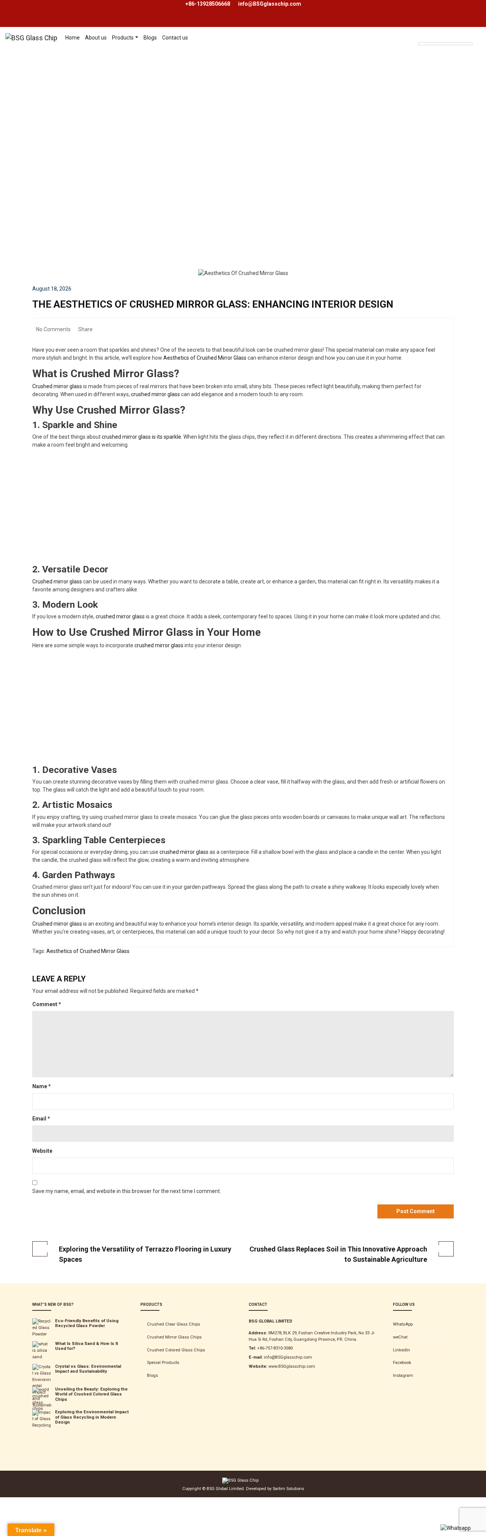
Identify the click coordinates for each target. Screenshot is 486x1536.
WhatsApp (403, 1324)
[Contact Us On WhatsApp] (455, 1528)
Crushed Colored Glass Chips (176, 1350)
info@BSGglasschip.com (269, 4)
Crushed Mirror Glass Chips (174, 1337)
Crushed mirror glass (57, 386)
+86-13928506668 (207, 4)
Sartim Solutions (288, 1488)
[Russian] (444, 33)
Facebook (402, 1362)
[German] (436, 33)
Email (41, 1119)
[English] (421, 33)
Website (42, 1151)
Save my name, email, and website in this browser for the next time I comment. (126, 1191)
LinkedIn (401, 1350)
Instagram (403, 1375)
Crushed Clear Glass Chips (173, 1324)
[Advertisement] (243, 213)
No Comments (53, 329)
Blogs (152, 1375)
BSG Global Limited (225, 1488)
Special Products (163, 1362)
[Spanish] (451, 33)
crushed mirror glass (155, 394)
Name (41, 1086)
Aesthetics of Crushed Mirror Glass (204, 358)
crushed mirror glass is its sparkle (141, 437)
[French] (429, 33)
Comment (46, 1004)
